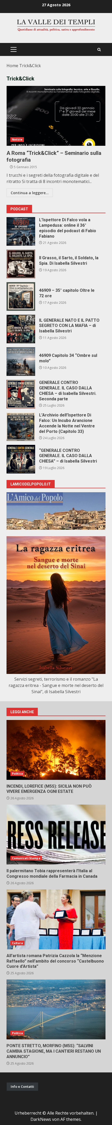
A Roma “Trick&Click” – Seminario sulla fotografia (56, 116)
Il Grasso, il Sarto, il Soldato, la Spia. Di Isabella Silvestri (21, 264)
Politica (17, 773)
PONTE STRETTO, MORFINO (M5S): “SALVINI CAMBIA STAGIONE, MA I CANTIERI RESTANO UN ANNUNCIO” (56, 1009)
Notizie (17, 139)
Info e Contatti (22, 1086)
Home (12, 65)
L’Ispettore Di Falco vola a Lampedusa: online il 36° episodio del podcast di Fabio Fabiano (21, 231)
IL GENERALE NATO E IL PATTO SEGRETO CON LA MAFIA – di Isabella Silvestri (21, 329)
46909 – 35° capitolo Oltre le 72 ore (21, 296)
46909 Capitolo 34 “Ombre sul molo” (21, 361)
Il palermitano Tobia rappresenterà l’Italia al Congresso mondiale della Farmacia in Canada (56, 834)
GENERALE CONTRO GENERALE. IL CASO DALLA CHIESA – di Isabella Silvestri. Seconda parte (21, 394)
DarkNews (40, 1119)
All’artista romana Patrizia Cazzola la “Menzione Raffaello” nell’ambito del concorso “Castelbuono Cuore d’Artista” (56, 919)
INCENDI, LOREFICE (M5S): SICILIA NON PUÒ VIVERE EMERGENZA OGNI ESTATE (56, 750)
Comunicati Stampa (26, 858)
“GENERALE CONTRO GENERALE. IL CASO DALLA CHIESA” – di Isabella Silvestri (21, 459)
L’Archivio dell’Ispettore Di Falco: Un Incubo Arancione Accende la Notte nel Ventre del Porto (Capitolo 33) (21, 426)
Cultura (17, 943)
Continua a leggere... (30, 192)
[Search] (99, 50)
